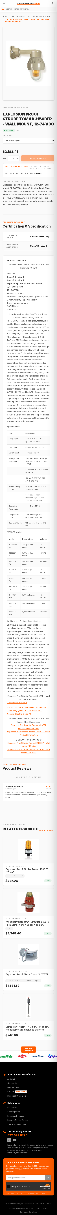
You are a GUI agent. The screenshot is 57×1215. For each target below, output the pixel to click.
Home (5, 17)
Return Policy (13, 1107)
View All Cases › (46, 830)
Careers (17, 1092)
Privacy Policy (42, 1208)
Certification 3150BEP (17, 702)
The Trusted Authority (16, 1124)
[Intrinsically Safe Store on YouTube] (14, 1140)
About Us (11, 1079)
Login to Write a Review (28, 777)
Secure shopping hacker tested (21, 1208)
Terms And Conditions (28, 1212)
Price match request (15, 1116)
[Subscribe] (48, 1177)
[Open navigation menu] (3, 3)
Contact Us (12, 1083)
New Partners (13, 1087)
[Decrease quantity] (9, 158)
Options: (7, 135)
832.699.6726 (17, 1135)
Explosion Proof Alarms (40, 17)
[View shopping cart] (53, 3)
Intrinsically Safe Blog (16, 1096)
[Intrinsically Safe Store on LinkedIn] (9, 1140)
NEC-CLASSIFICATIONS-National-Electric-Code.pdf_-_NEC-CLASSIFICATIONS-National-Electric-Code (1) (26, 710)
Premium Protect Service (17, 1120)
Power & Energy (18, 17)
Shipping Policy (13, 1112)
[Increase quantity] (17, 158)
